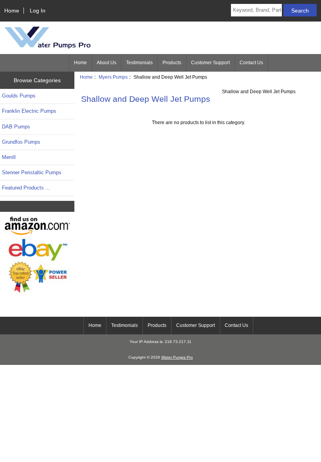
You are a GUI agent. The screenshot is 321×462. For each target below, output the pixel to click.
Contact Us (251, 62)
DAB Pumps (16, 127)
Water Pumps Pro (177, 357)
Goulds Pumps (19, 96)
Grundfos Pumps (21, 142)
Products (171, 62)
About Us (106, 62)
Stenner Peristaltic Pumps (31, 172)
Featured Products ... (26, 188)
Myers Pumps (113, 76)
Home (11, 10)
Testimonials (139, 62)
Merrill (9, 157)
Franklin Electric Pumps (29, 111)
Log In (37, 10)
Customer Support (210, 62)
